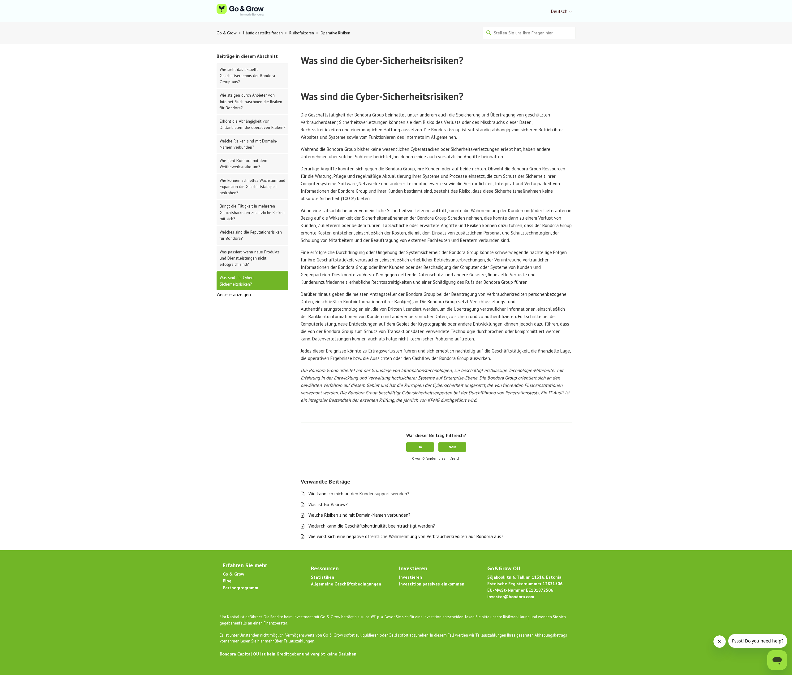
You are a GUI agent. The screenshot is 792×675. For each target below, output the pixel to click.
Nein (452, 447)
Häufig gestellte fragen (263, 33)
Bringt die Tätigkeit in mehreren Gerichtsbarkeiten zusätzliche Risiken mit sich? (252, 212)
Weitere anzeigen (234, 294)
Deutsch (560, 11)
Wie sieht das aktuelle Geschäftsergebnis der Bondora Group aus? (247, 76)
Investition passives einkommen (431, 584)
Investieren (410, 577)
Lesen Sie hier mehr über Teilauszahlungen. (277, 641)
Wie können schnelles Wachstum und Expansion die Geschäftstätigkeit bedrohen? (252, 187)
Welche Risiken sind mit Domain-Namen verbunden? (249, 144)
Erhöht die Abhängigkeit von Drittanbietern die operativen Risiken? (252, 124)
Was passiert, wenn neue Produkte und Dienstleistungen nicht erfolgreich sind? (250, 258)
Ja (420, 447)
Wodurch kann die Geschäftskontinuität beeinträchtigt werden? (371, 526)
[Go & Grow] (240, 11)
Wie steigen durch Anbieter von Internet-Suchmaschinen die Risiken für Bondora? (251, 101)
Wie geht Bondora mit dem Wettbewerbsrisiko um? (243, 163)
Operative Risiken (335, 33)
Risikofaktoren (301, 33)
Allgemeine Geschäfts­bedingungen (346, 584)
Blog (227, 581)
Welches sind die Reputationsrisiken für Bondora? (251, 235)
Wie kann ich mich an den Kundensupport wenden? (358, 494)
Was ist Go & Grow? (328, 504)
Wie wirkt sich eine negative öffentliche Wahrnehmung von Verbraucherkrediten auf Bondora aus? (405, 536)
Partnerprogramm (240, 587)
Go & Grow (227, 33)
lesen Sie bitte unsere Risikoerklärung (497, 617)
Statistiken (322, 577)
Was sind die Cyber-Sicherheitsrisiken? (237, 281)
